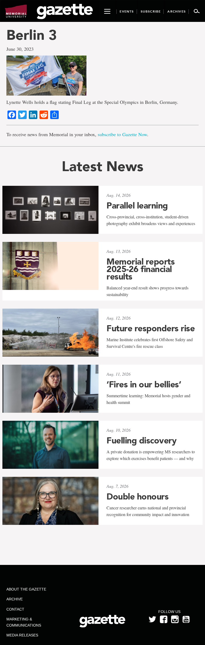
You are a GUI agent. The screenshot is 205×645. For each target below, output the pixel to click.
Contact (15, 609)
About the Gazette (26, 589)
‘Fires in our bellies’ (144, 384)
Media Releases (22, 635)
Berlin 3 (31, 34)
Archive (14, 599)
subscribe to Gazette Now (122, 134)
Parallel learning (137, 205)
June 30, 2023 (20, 49)
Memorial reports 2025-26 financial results (141, 269)
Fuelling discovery (141, 440)
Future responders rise (151, 328)
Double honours (137, 496)
